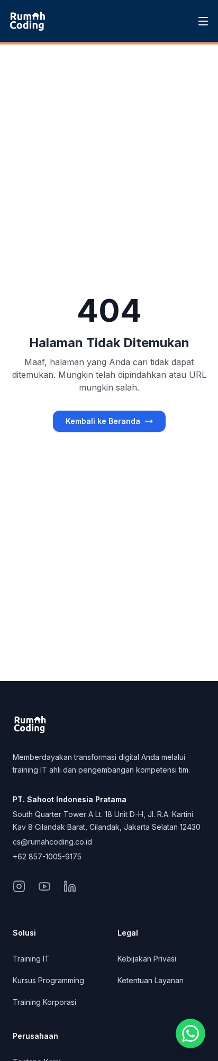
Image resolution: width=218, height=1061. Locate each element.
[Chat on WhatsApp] (190, 1033)
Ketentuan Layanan (150, 980)
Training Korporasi (44, 1001)
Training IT (31, 958)
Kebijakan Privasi (146, 958)
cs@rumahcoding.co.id (52, 841)
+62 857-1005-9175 (47, 856)
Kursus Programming (48, 980)
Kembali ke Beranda (103, 420)
